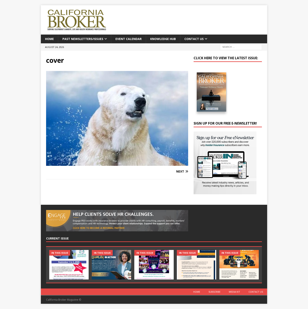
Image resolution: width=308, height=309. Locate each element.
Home (49, 39)
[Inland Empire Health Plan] (111, 264)
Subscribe (214, 291)
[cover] (117, 163)
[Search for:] (241, 47)
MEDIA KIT (234, 291)
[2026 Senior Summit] (69, 264)
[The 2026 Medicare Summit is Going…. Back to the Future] (154, 264)
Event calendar (128, 39)
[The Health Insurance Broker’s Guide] (196, 264)
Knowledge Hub (163, 39)
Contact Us (194, 39)
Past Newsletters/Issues (82, 39)
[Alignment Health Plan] (239, 264)
